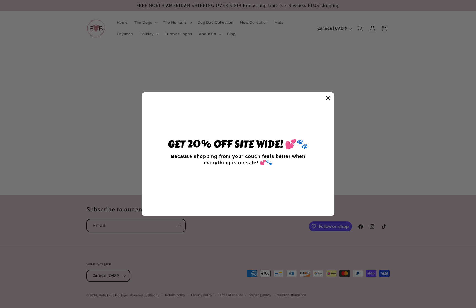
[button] (328, 98)
